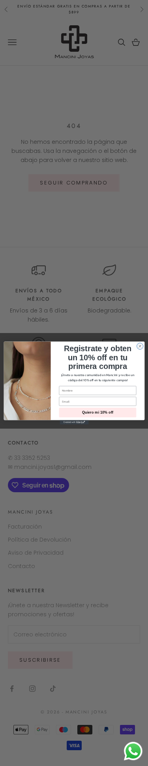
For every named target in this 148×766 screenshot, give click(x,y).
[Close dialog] (140, 346)
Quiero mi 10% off (97, 412)
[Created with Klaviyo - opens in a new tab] (74, 422)
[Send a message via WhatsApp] (133, 751)
